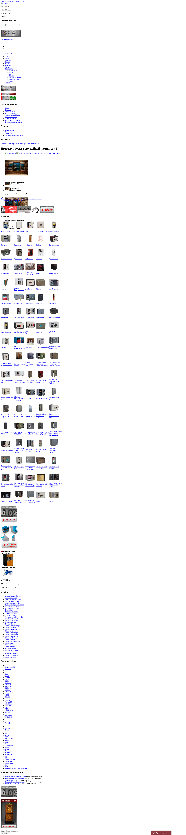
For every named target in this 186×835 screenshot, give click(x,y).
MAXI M (8, 712)
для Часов (28, 347)
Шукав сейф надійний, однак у (15, 782)
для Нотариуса (19, 317)
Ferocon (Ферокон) (7, 501)
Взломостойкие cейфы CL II (6, 416)
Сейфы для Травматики (12, 641)
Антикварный (54, 273)
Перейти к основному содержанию (12, 1)
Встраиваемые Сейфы (12, 606)
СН (6, 756)
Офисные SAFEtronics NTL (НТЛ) (55, 450)
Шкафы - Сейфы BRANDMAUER (16, 768)
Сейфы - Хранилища (11, 655)
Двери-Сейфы (53, 259)
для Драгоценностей (19, 347)
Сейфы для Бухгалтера (12, 626)
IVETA (7, 709)
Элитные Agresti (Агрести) (41, 485)
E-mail (3, 831)
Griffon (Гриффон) (7, 450)
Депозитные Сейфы (11, 612)
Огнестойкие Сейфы (11, 619)
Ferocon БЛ (8, 705)
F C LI (7, 693)
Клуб (6, 53)
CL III (6, 672)
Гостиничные (29, 317)
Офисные (39, 289)
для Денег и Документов (53, 332)
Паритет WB (9, 754)
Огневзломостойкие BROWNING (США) (55, 484)
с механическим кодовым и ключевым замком (55, 364)
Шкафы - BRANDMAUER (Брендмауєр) (19, 398)
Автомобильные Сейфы (13, 596)
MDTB (7, 695)
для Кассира (29, 303)
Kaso (6, 665)
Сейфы (7, 108)
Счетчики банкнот (11, 117)
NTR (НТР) (8, 718)
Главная (3, 144)
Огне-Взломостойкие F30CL (54, 415)
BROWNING (9, 739)
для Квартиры (53, 289)
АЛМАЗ (7, 747)
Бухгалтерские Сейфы (12, 601)
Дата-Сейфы (5, 273)
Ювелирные (53, 303)
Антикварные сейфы (12, 652)
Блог (10, 74)
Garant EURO (9, 745)
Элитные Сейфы (10, 648)
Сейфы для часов (10, 657)
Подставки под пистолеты (13, 122)
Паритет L (8, 751)
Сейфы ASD (9, 761)
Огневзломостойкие (42, 231)
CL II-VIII (8, 669)
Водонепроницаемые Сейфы (14, 605)
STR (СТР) (8, 721)
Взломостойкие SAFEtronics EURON (41, 415)
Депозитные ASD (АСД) (29, 381)
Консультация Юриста (16, 77)
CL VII (7, 676)
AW (6, 733)
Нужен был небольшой (12, 783)
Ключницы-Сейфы (11, 613)
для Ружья (4, 347)
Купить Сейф (9, 134)
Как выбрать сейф (11, 132)
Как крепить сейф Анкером (14, 135)
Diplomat (7, 697)
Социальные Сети (15, 79)
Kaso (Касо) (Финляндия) (18, 501)
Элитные (39, 303)
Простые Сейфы (10, 624)
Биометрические (6, 259)
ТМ (6, 765)
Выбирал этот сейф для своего (15, 778)
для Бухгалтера (6, 303)
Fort (6, 707)
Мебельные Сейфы (11, 615)
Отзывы (11, 76)
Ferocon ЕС (8, 700)
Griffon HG (8, 686)
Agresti (7, 735)
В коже (38, 273)
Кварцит (7, 728)
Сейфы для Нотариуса (12, 634)
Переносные (40, 317)
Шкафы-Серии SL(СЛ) (19, 467)
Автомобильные (54, 317)
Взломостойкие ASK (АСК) (41, 381)
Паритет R (8, 752)
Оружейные (18, 245)
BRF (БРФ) (29, 398)
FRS (6, 698)
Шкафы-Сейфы (54, 231)
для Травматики (29, 332)
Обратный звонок (7, 39)
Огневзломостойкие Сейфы (14, 617)
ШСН (6, 766)
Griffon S (7, 690)
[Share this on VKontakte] (10, 153)
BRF (6, 737)
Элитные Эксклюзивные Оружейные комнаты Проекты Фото (21, 199)
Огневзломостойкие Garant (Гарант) (42, 433)
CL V (6, 674)
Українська (8, 204)
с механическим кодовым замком (54, 347)
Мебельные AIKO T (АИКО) (19, 381)
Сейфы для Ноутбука (12, 636)
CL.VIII (7, 677)
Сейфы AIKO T (10, 759)
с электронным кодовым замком (6, 364)
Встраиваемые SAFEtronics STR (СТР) (30, 467)
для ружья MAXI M (28, 450)
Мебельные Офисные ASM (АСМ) (54, 381)
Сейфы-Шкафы (10, 647)
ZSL (6, 726)
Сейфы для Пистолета (12, 638)
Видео (11, 81)
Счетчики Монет (10, 118)
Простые (4, 245)
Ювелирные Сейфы (11, 650)
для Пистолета (19, 332)
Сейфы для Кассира (11, 633)
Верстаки (8, 110)
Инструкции (13, 70)
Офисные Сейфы (10, 622)
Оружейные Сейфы (11, 620)
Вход (10, 53)
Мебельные (18, 303)
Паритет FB (8, 749)
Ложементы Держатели (12, 120)
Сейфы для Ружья (10, 640)
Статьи (11, 72)
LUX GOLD (9, 711)
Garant (7, 744)
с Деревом (28, 245)
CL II (6, 670)
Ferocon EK (8, 704)
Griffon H (8, 684)
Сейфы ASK (9, 763)
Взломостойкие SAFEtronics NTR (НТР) (6, 467)
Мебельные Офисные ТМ (29, 485)
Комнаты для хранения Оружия (11, 200)
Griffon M (8, 688)
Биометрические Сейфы (13, 599)
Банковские (4, 317)
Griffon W (8, 691)
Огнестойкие (29, 231)
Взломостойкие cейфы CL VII (19, 416)
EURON (7, 742)
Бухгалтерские (5, 231)
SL (5, 719)
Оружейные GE (10, 667)
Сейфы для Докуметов (12, 629)
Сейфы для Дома (10, 631)
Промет (51, 501)
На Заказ (38, 245)
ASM (6, 732)
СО (6, 758)
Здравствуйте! (9, 780)
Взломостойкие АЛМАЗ (54, 467)
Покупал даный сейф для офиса (15, 776)
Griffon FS (8, 683)
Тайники (39, 259)
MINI (6, 714)
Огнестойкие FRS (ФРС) (18, 433)
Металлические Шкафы (12, 115)
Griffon (7, 681)
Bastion (7, 740)
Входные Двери (10, 111)
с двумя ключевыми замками (29, 364)
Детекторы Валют (11, 113)
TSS (6, 725)
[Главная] (4, 3)
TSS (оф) (7, 723)
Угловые (3, 289)
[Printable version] (22, 153)
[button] (161, 833)
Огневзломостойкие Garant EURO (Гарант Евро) (55, 433)
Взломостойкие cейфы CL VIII (30, 416)
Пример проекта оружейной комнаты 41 (25, 144)
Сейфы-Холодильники (19, 289)
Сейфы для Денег (10, 627)
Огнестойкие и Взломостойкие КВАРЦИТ (19, 484)
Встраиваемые (54, 245)
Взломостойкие (19, 231)
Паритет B (8, 730)
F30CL (7, 679)
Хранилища (18, 273)
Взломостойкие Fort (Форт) (30, 433)
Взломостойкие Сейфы (12, 603)
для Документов (6, 332)
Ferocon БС (8, 702)
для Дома (28, 289)
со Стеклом (29, 259)
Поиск (3, 25)
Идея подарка (9, 130)
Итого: (10, 587)
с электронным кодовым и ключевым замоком (42, 364)
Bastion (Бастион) (41, 398)
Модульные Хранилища (29, 273)
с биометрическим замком (19, 364)
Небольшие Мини (11, 653)
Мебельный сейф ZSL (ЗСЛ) (41, 467)
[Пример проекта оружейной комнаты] (16, 179)
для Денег (39, 332)
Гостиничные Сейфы (12, 608)
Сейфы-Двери (9, 643)
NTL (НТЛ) (8, 716)
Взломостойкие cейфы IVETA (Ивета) (19, 450)
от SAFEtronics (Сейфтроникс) (30, 501)
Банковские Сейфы (11, 598)
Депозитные (18, 259)
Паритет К (39, 501)
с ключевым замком (42, 347)
